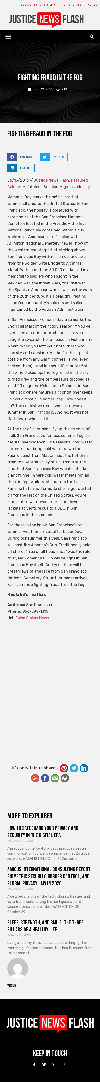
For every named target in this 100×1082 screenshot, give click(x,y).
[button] (8, 36)
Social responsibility (38, 4)
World (92, 4)
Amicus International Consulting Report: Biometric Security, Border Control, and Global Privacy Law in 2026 (49, 876)
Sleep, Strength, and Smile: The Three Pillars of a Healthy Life (45, 926)
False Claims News (32, 618)
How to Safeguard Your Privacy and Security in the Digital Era (42, 832)
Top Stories (71, 4)
